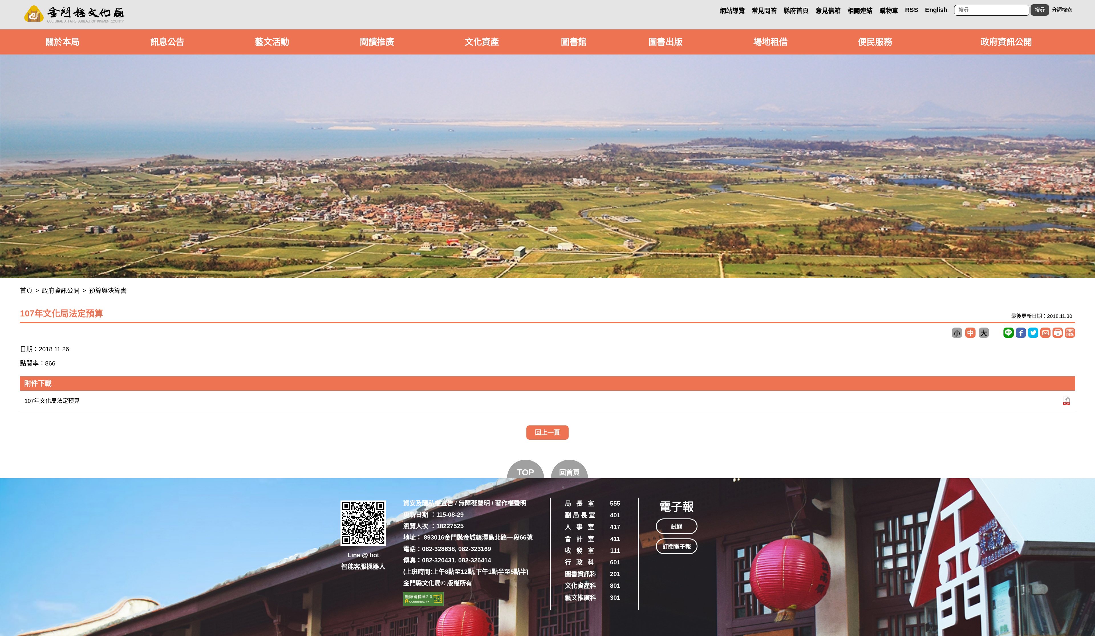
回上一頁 (547, 432)
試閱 (676, 527)
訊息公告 (167, 42)
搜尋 (1040, 10)
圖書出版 (665, 42)
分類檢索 (1062, 10)
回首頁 (569, 472)
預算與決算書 (108, 290)
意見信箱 (828, 10)
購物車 (888, 10)
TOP (525, 472)
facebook (1021, 333)
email (1045, 333)
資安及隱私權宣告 (428, 503)
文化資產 (482, 42)
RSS (911, 9)
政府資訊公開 (1006, 42)
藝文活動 (272, 42)
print (1058, 333)
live (1008, 333)
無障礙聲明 (474, 503)
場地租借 (770, 42)
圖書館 (574, 42)
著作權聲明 (510, 503)
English (936, 9)
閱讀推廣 (377, 42)
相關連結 (860, 10)
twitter (1033, 333)
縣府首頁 (796, 10)
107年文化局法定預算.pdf (1066, 401)
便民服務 (875, 42)
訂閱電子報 (676, 547)
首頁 (26, 290)
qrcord (1070, 333)
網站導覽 (732, 10)
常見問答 (764, 10)
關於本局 (62, 42)
